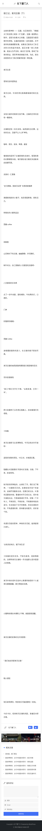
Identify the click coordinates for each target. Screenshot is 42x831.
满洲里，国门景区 (11, 754)
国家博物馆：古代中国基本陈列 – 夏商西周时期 (20, 769)
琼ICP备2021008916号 (22, 827)
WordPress (32, 824)
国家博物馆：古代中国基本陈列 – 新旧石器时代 (20, 773)
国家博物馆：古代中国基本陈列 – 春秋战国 (19, 761)
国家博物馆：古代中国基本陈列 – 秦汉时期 (19, 758)
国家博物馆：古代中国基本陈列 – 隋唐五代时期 (20, 765)
